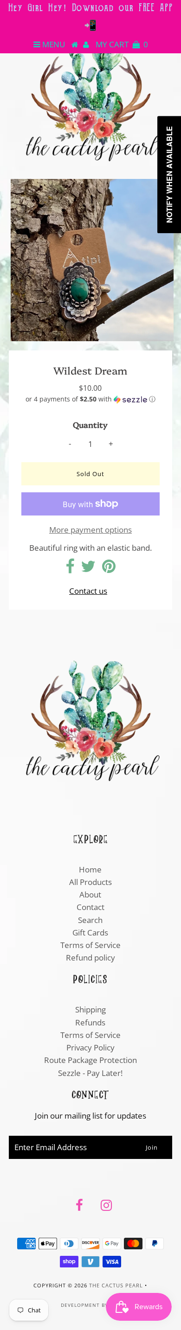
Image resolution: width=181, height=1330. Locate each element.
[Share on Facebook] (69, 569)
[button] (90, 399)
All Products (90, 882)
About (90, 894)
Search (90, 920)
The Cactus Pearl (116, 1285)
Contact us (88, 590)
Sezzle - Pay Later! (90, 1073)
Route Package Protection (90, 1060)
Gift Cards (90, 932)
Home (90, 869)
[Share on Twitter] (88, 569)
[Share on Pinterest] (109, 569)
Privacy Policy (90, 1047)
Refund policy (90, 957)
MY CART (122, 44)
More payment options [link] (90, 529)
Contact (90, 907)
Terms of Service (90, 945)
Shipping (90, 1009)
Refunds (90, 1022)
